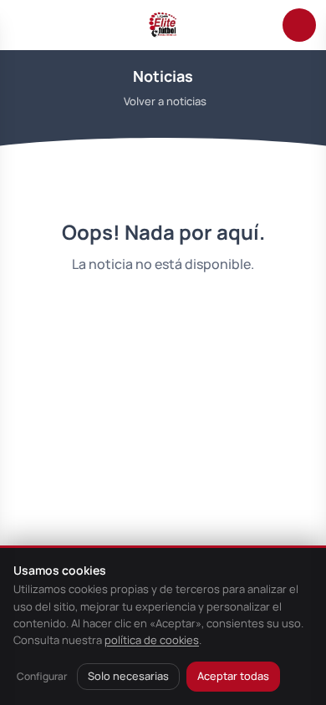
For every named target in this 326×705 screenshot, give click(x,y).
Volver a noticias (165, 101)
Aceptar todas (233, 675)
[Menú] (26, 25)
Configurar (42, 676)
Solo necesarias (128, 675)
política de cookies (151, 639)
